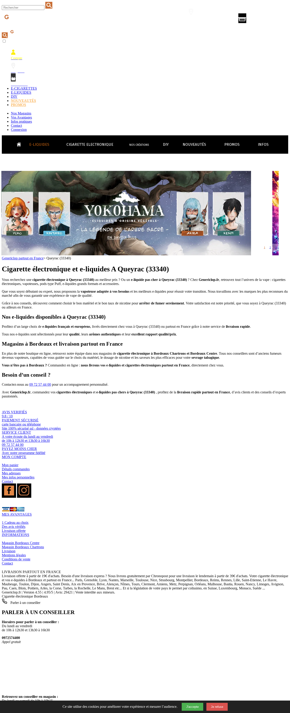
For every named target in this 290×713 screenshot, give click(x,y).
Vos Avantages (21, 117)
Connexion (19, 130)
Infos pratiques (21, 121)
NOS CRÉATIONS (139, 144)
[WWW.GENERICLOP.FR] (20, 143)
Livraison (8, 551)
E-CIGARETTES (24, 88)
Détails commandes (16, 469)
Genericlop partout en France (23, 258)
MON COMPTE (14, 457)
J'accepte (192, 706)
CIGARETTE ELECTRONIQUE (89, 144)
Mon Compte (165, 19)
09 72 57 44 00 (40, 384)
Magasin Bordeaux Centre (20, 543)
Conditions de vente (16, 559)
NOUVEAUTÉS (23, 101)
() (262, 19)
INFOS (263, 144)
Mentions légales (14, 555)
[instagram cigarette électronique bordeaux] (24, 496)
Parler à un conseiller (25, 603)
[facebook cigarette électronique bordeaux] (9, 496)
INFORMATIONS (15, 535)
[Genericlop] (22, 24)
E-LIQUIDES (21, 92)
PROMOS (18, 105)
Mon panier (10, 465)
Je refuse (217, 706)
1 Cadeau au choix (15, 522)
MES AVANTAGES (17, 514)
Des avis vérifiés (13, 527)
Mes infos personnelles (18, 477)
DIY (14, 96)
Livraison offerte (14, 531)
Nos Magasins (21, 113)
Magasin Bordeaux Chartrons (23, 547)
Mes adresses (11, 473)
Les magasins (194, 19)
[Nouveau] (129, 254)
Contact (16, 125)
